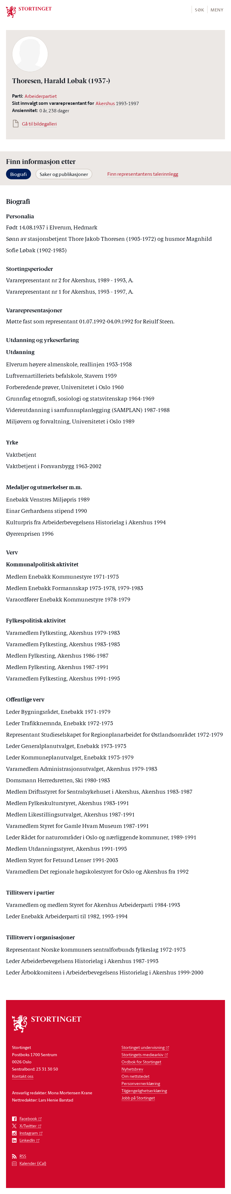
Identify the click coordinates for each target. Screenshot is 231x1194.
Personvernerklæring (141, 1083)
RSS (23, 1156)
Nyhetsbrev (132, 1069)
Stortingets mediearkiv (142, 1054)
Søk (199, 10)
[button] (199, 9)
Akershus (105, 103)
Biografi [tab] (18, 174)
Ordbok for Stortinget (141, 1062)
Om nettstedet (135, 1076)
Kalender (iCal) (33, 1163)
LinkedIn (27, 1140)
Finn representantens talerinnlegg (142, 174)
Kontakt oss (22, 1076)
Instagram (29, 1133)
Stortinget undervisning (143, 1047)
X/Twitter (28, 1126)
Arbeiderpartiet (41, 96)
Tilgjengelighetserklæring (144, 1090)
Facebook (28, 1119)
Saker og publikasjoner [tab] (64, 174)
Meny (217, 10)
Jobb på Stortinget (138, 1098)
